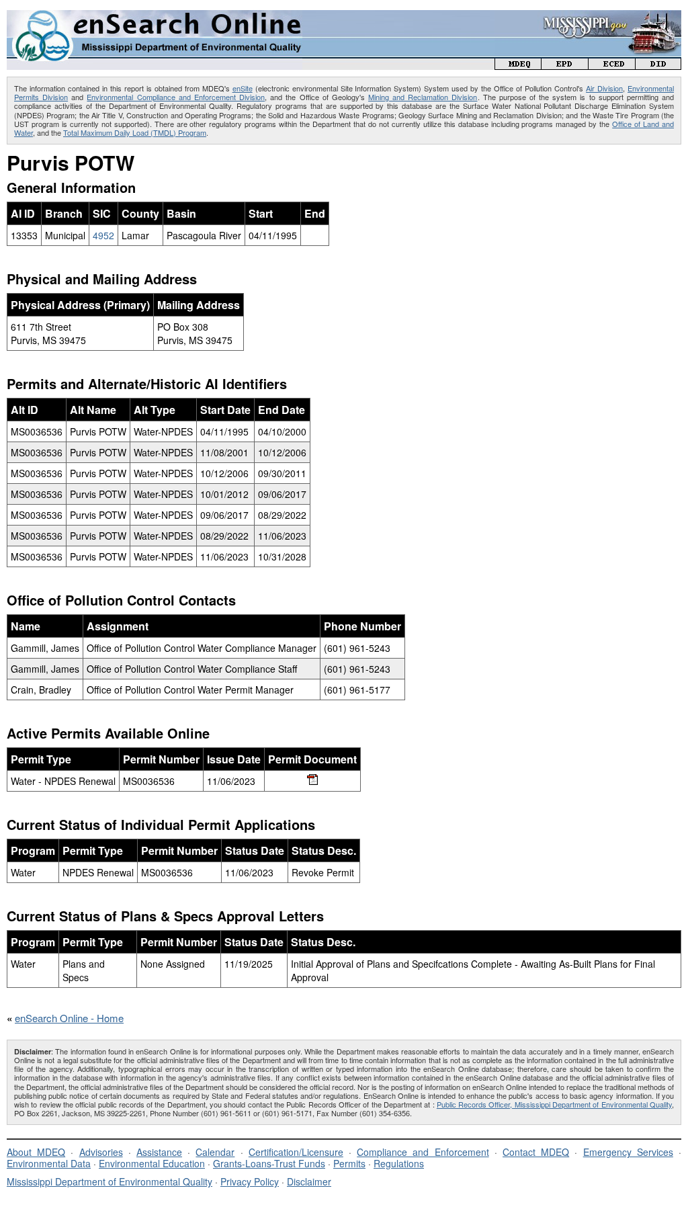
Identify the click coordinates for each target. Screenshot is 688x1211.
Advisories (101, 1152)
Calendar (215, 1152)
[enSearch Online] (154, 16)
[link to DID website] (658, 65)
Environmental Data (49, 1163)
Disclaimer (309, 1181)
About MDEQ (36, 1152)
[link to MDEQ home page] (518, 65)
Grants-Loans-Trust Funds (269, 1163)
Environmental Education (152, 1163)
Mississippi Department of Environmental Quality (109, 1181)
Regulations (399, 1163)
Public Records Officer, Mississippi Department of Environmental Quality (554, 1104)
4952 (103, 235)
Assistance (159, 1152)
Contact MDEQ (536, 1152)
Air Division (604, 88)
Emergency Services (628, 1152)
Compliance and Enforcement (422, 1152)
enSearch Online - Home (69, 1018)
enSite (242, 88)
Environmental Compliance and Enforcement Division (176, 96)
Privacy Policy (249, 1181)
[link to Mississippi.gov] (587, 17)
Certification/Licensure (296, 1152)
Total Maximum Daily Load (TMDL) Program (134, 132)
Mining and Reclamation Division (422, 96)
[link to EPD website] (565, 65)
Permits (349, 1163)
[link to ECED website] (612, 65)
